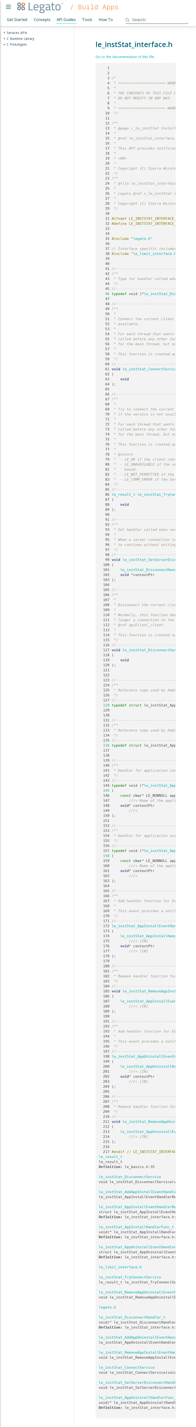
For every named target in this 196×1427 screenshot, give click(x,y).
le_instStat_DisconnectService (153, 650)
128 (104, 705)
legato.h (141, 239)
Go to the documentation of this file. (125, 56)
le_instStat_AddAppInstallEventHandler (138, 1192)
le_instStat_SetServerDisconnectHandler (139, 1382)
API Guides (66, 19)
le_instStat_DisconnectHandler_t (153, 570)
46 (104, 294)
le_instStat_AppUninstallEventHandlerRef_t (143, 1247)
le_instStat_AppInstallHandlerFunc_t (158, 936)
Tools (87, 19)
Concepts (42, 19)
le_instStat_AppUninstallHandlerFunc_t (138, 1397)
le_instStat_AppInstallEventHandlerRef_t (154, 926)
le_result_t (123, 494)
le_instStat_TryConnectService (130, 1277)
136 (104, 745)
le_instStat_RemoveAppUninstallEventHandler (144, 1292)
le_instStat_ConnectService (150, 369)
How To (106, 19)
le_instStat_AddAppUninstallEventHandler (141, 1337)
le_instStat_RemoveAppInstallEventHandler (142, 1352)
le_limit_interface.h (154, 254)
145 (104, 790)
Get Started (17, 19)
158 (104, 856)
